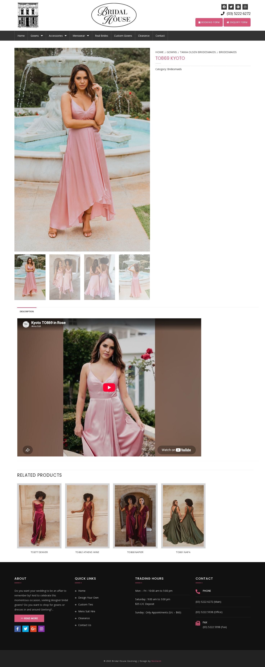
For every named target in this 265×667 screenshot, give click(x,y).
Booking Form (210, 22)
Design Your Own (88, 597)
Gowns (35, 35)
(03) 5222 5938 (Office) (209, 612)
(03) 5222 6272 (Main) (208, 601)
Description (27, 311)
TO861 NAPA (183, 552)
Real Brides (101, 35)
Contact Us (84, 625)
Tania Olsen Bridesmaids (198, 52)
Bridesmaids (228, 52)
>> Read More (29, 618)
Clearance (144, 35)
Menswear (79, 35)
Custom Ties (85, 604)
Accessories (56, 35)
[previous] (21, 149)
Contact (160, 35)
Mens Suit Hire (86, 611)
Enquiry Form (238, 22)
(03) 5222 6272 (239, 13)
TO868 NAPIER (135, 552)
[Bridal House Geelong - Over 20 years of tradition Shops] (30, 15)
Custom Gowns (123, 35)
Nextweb (156, 661)
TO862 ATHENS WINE (87, 552)
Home (21, 35)
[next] (142, 149)
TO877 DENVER (39, 552)
